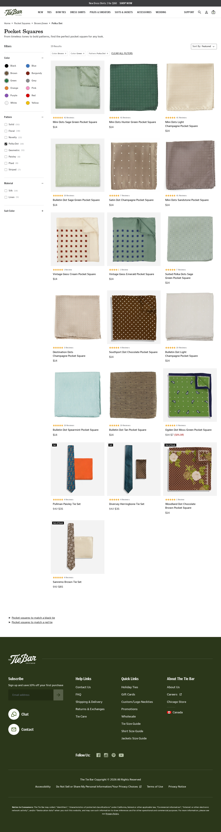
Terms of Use (155, 786)
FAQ (78, 694)
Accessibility (43, 786)
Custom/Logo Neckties (137, 702)
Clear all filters (122, 53)
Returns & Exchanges (90, 709)
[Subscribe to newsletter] (58, 694)
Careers (172, 694)
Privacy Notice (177, 786)
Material (8, 183)
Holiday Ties (129, 687)
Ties (49, 12)
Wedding (161, 12)
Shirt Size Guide (132, 731)
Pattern (8, 117)
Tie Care (81, 716)
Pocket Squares (22, 23)
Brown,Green (41, 23)
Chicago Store (176, 702)
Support (189, 12)
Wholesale (128, 716)
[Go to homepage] (13, 12)
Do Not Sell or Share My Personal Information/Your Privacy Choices (97, 786)
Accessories (144, 12)
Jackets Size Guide (134, 738)
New (40, 12)
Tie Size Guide (131, 724)
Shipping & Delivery (89, 702)
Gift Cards (128, 694)
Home (7, 23)
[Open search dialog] (199, 12)
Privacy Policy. (112, 814)
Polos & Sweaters (100, 12)
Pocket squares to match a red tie (32, 622)
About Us (173, 687)
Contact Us (83, 687)
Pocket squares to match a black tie (33, 617)
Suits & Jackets (124, 12)
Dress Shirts (78, 12)
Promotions (129, 709)
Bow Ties (61, 12)
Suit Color (9, 210)
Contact (27, 729)
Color (7, 57)
